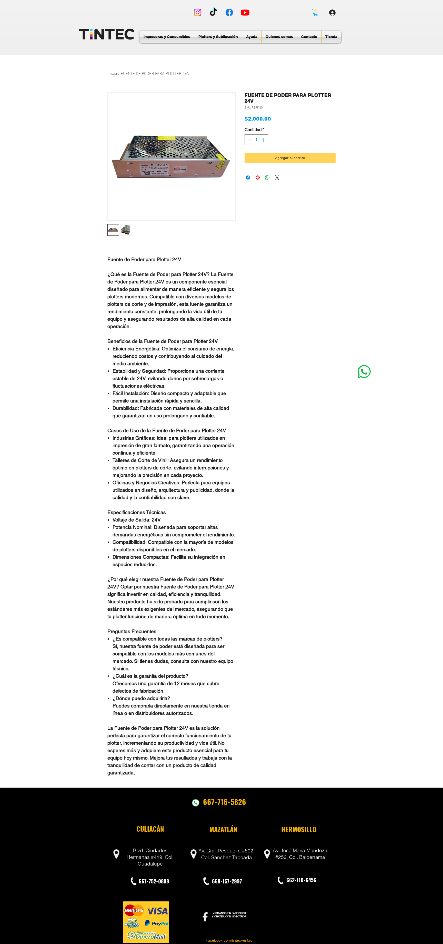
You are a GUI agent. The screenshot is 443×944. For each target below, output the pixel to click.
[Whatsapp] (364, 371)
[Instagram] (198, 12)
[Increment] (264, 140)
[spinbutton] (256, 140)
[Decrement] (249, 140)
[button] (315, 12)
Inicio (112, 73)
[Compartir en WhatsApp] (267, 177)
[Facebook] (229, 12)
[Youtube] (245, 12)
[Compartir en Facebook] (248, 177)
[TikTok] (213, 12)
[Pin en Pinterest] (258, 177)
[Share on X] (277, 177)
